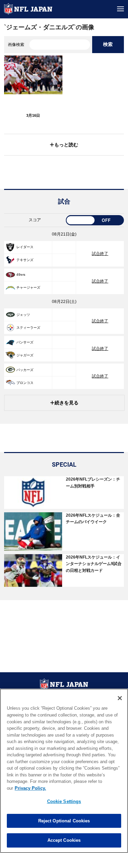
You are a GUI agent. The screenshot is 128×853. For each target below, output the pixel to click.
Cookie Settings (64, 801)
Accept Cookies (64, 840)
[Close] (119, 698)
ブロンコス (24, 383)
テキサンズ (24, 260)
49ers (20, 274)
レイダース (24, 247)
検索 (108, 44)
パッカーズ (24, 370)
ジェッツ (23, 315)
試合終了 (100, 253)
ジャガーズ (24, 355)
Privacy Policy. (30, 788)
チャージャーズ (28, 287)
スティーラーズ (28, 327)
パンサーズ (24, 342)
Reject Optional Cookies (64, 820)
